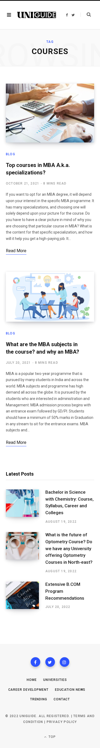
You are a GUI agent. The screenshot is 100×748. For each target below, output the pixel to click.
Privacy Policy (62, 722)
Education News (70, 690)
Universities (55, 680)
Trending (38, 699)
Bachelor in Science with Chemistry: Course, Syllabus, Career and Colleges (69, 502)
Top (51, 737)
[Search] (86, 15)
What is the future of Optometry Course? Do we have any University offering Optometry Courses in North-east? (69, 548)
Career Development (28, 690)
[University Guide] (37, 15)
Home (32, 680)
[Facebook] (35, 662)
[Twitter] (50, 662)
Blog (10, 154)
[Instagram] (64, 662)
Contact (62, 699)
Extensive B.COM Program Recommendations (64, 591)
